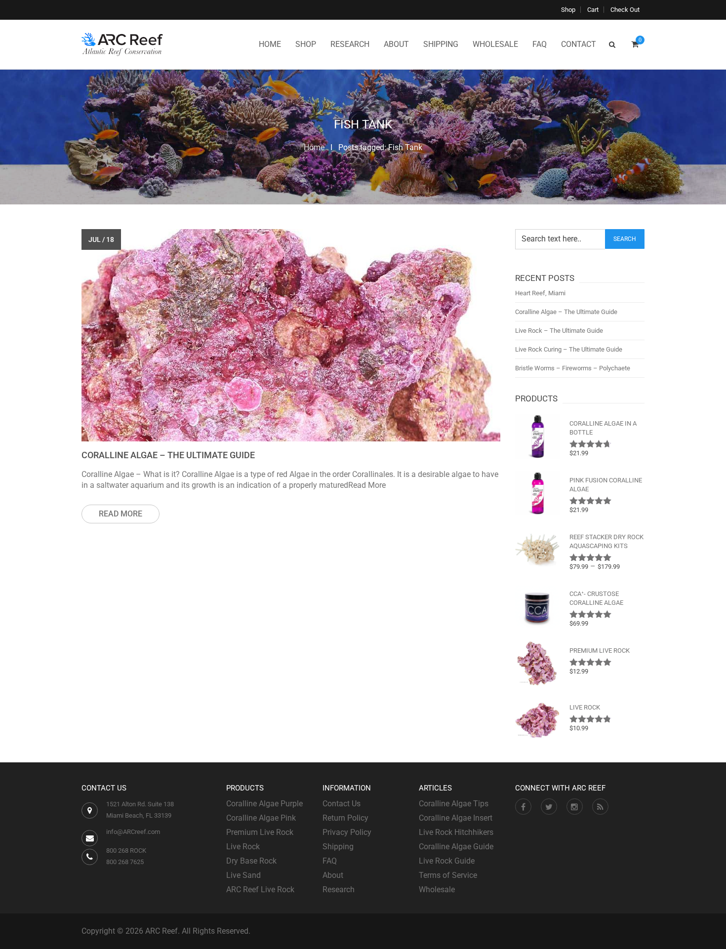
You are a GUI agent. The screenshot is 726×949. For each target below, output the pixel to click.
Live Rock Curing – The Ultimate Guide (568, 349)
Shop (568, 9)
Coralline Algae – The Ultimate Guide (168, 455)
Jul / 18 (101, 239)
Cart (593, 9)
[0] (635, 44)
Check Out (625, 9)
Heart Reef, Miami (540, 293)
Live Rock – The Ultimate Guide (559, 330)
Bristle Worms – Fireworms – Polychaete (572, 368)
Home (314, 147)
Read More (120, 513)
